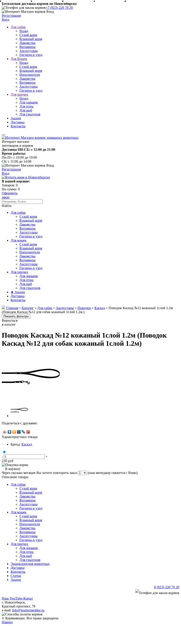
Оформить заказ (9, 195)
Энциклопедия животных (30, 564)
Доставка (18, 122)
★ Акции (18, 292)
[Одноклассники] (14, 432)
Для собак (18, 27)
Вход (5, 19)
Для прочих (19, 94)
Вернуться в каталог (9, 322)
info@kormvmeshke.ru (28, 610)
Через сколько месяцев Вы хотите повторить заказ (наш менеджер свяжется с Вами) (70, 473)
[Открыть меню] (3, 135)
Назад (23, 31)
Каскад (26, 444)
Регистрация (11, 15)
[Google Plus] (28, 432)
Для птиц (26, 106)
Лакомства (27, 43)
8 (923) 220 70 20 (166, 587)
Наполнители (29, 74)
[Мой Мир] (19, 432)
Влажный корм (30, 39)
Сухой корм (28, 35)
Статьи (16, 576)
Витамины (27, 47)
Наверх (7, 622)
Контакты (18, 126)
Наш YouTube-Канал (17, 598)
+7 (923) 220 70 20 (59, 7)
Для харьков (28, 102)
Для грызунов (29, 114)
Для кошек (18, 240)
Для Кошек (19, 59)
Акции (16, 118)
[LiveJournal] (23, 432)
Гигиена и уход (30, 55)
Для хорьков (28, 276)
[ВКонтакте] (9, 432)
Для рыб (25, 110)
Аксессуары (28, 51)
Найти (6, 206)
